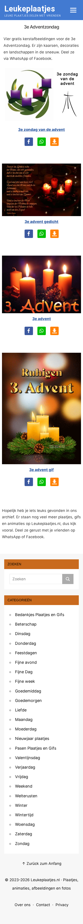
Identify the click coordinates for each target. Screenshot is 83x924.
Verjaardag (25, 767)
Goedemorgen (28, 700)
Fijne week (25, 681)
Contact (43, 905)
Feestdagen (26, 653)
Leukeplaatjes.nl (45, 880)
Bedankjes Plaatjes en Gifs (39, 614)
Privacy (62, 905)
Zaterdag (23, 834)
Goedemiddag (28, 691)
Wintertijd (24, 815)
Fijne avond (26, 662)
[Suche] (67, 579)
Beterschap (26, 624)
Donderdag (25, 643)
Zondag (22, 843)
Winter (21, 805)
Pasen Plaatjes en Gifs (35, 748)
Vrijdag (21, 776)
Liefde (21, 710)
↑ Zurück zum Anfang (41, 863)
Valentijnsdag (27, 757)
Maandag (24, 719)
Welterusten (26, 796)
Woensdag (25, 824)
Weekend (23, 786)
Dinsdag (22, 633)
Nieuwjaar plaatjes (32, 738)
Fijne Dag (24, 671)
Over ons (23, 905)
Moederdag (26, 729)
